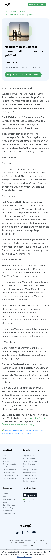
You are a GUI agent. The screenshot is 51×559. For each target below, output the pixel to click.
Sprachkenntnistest (10, 505)
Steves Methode (9, 464)
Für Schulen (7, 467)
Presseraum (7, 511)
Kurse (22, 11)
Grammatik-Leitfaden (11, 513)
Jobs (5, 502)
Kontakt (6, 461)
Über (5, 456)
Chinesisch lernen (29, 475)
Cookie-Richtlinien (24, 557)
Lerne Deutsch (10, 11)
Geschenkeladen (9, 478)
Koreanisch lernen (30, 478)
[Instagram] (17, 532)
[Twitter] (28, 532)
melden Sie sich (38, 418)
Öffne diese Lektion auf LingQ (18, 424)
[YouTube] (34, 532)
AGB (7, 549)
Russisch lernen (29, 481)
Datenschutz (16, 549)
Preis (5, 458)
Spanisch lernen (29, 458)
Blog (4, 496)
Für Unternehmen (9, 470)
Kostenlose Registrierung (37, 4)
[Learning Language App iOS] (30, 495)
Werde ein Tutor (9, 499)
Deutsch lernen (29, 464)
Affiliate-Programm (10, 508)
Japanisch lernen (29, 472)
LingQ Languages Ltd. (26, 540)
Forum (5, 494)
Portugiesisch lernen (31, 470)
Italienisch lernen (29, 467)
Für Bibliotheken (9, 472)
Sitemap (25, 549)
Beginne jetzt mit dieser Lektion (23, 74)
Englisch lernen (28, 456)
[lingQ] (5, 4)
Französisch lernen (30, 461)
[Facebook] (23, 532)
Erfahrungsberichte (10, 475)
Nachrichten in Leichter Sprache (20, 14)
